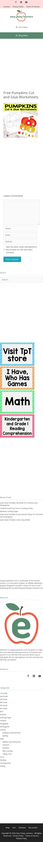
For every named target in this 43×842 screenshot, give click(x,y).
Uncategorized (5, 763)
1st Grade (3, 693)
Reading (3, 760)
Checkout (22, 827)
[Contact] (26, 2)
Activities (3, 714)
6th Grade (3, 708)
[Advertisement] (21, 62)
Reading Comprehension (11, 733)
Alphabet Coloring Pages (9, 511)
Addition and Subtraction (11, 742)
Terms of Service (33, 6)
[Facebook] (16, 2)
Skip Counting (7, 751)
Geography (4, 723)
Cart (14, 827)
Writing (2, 766)
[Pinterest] (21, 2)
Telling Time (6, 754)
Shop (8, 827)
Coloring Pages (5, 717)
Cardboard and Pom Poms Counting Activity (16, 508)
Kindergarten (5, 727)
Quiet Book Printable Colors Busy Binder (15, 520)
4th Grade (3, 702)
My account (32, 827)
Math (2, 739)
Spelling (5, 736)
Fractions (5, 745)
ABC (1, 711)
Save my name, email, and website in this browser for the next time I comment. (21, 250)
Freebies (3, 720)
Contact (6, 6)
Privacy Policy (18, 6)
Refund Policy (21, 838)
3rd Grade (3, 699)
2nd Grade (4, 696)
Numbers (5, 748)
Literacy (3, 730)
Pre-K (2, 757)
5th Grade (3, 705)
